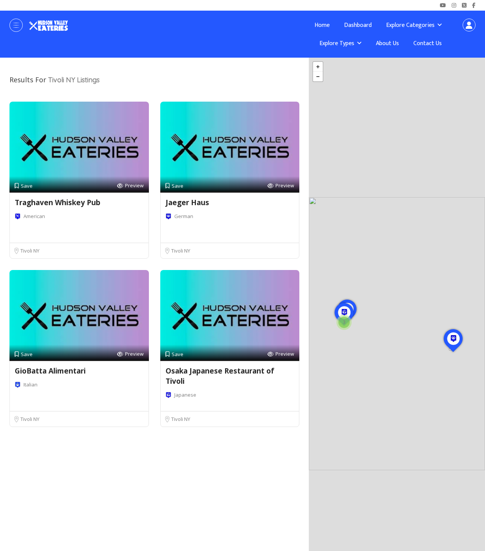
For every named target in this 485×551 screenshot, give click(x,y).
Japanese (185, 394)
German (183, 216)
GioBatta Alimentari (50, 371)
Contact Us (427, 43)
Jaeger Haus (187, 202)
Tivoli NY (29, 250)
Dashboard (358, 25)
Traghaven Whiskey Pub (57, 202)
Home (322, 25)
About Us (387, 43)
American (34, 216)
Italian (30, 384)
